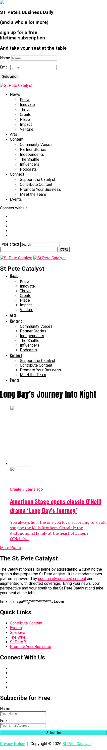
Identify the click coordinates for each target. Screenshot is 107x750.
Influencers (29, 164)
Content (16, 139)
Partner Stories (33, 149)
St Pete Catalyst (76, 743)
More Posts (10, 547)
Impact (26, 124)
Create (25, 114)
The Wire (17, 637)
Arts (13, 134)
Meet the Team (33, 194)
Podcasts (28, 169)
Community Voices (36, 144)
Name (5, 58)
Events (16, 199)
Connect (17, 174)
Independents (32, 154)
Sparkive (17, 632)
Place (25, 119)
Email (4, 67)
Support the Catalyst (37, 179)
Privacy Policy (12, 743)
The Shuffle (29, 159)
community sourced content (62, 578)
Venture (26, 129)
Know (25, 99)
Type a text (9, 244)
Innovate (27, 104)
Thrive (25, 109)
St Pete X (18, 642)
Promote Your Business (40, 189)
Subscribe (9, 76)
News (15, 94)
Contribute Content (36, 184)
